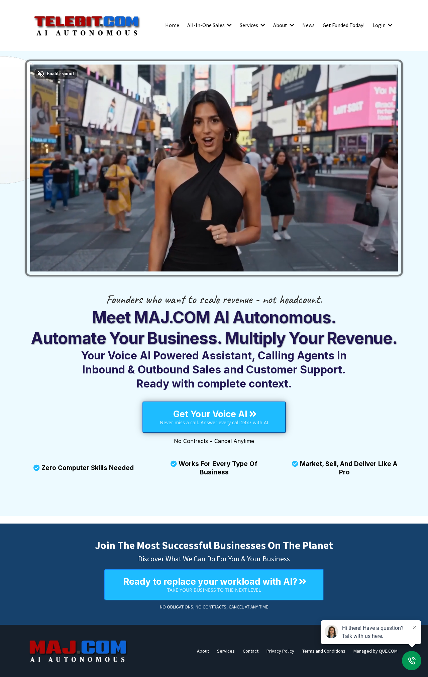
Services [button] (249, 25)
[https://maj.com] (78, 651)
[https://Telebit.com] (86, 25)
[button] (229, 25)
